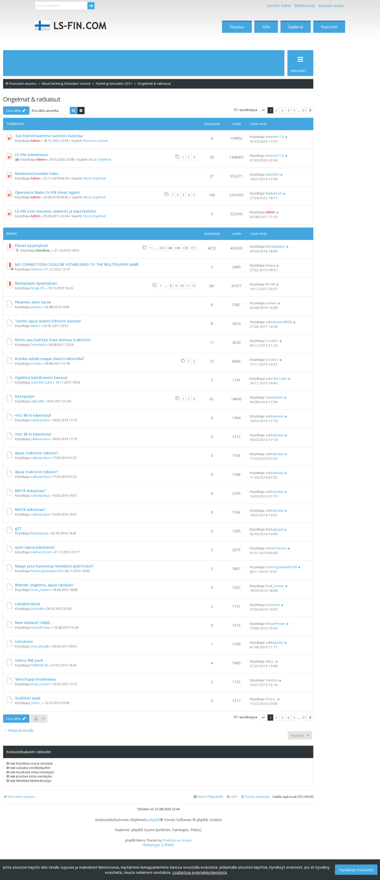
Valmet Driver (41, 552)
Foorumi (329, 27)
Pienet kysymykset (31, 245)
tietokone (24, 641)
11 (187, 285)
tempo (270, 265)
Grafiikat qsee (27, 698)
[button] (263, 110)
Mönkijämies (275, 246)
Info (266, 27)
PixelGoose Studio (177, 840)
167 (161, 248)
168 (169, 248)
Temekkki (38, 344)
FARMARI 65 (39, 665)
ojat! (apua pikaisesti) (35, 547)
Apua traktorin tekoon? (36, 452)
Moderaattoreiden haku (36, 173)
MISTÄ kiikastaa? (30, 490)
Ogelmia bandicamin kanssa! (41, 377)
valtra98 (37, 401)
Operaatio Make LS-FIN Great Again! (47, 192)
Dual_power (40, 589)
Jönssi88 (37, 608)
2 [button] (276, 110)
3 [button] (282, 110)
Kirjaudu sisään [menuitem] (331, 5)
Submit (91, 6)
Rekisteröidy (304, 5)
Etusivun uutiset (95, 140)
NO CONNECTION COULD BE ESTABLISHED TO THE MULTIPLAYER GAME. (77, 264)
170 (185, 248)
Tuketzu (271, 680)
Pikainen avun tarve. (33, 302)
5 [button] (294, 110)
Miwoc (35, 325)
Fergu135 (38, 288)
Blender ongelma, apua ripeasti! (44, 584)
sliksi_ (270, 661)
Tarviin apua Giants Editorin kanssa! (48, 320)
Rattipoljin (24, 396)
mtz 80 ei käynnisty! (33, 415)
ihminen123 (274, 136)
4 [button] (288, 110)
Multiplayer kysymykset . (37, 283)
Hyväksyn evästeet (356, 869)
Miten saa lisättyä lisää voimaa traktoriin (53, 339)
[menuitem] (255, 796)
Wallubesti (273, 193)
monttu (36, 363)
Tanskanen (274, 397)
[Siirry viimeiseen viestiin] (286, 136)
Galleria (295, 27)
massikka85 (40, 646)
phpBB (154, 819)
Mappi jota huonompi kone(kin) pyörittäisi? (54, 566)
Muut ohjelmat (100, 159)
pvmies (36, 307)
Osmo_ (36, 702)
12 (193, 285)
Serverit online (279, 5)
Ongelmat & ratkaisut (31, 99)
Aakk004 (272, 174)
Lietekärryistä (27, 603)
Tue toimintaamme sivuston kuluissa (49, 135)
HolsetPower (41, 627)
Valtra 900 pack (29, 660)
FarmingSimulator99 (46, 571)
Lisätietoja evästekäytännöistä (199, 872)
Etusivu (237, 27)
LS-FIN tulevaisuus (31, 154)
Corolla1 (271, 340)
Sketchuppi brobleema (35, 679)
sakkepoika (40, 420)
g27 (18, 528)
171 (192, 248)
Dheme (36, 269)
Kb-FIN (270, 284)
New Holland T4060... (33, 622)
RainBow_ (43, 250)
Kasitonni (272, 604)
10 (182, 285)
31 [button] (304, 110)
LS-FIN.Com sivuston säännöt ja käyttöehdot (55, 211)
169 (177, 248)
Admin (35, 140)
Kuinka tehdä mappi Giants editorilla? (49, 358)
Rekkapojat (39, 533)
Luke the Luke (41, 382)
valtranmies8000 (278, 322)
